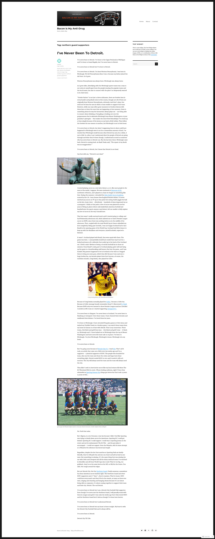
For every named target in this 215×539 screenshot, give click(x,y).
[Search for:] (144, 64)
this (114, 349)
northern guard (61, 73)
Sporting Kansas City (93, 372)
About (148, 21)
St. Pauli (124, 304)
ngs (66, 72)
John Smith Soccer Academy (113, 195)
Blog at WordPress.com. (77, 530)
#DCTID (62, 68)
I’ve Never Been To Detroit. (80, 53)
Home (141, 21)
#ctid (58, 68)
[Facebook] (145, 530)
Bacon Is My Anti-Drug (71, 28)
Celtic (108, 302)
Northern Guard (101, 471)
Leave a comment (62, 78)
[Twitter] (141, 530)
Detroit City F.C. (103, 349)
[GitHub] (152, 530)
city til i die (68, 68)
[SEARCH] (156, 63)
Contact (155, 21)
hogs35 (59, 64)
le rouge (62, 72)
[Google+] (148, 530)
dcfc (58, 70)
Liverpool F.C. (112, 309)
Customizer (154, 55)
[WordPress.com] (155, 530)
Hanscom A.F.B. (116, 190)
